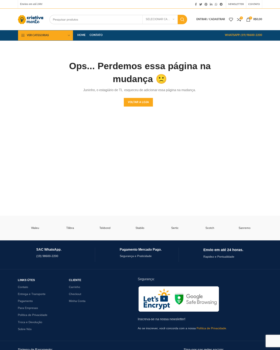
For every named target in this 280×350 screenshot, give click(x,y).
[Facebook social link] (196, 4)
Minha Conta (77, 301)
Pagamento (25, 301)
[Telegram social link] (221, 4)
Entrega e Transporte (32, 294)
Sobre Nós (25, 329)
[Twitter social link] (200, 4)
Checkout (75, 294)
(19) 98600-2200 (47, 256)
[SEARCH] (182, 19)
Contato (23, 287)
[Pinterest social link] (206, 4)
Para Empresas (28, 308)
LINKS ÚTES (26, 280)
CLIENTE (75, 280)
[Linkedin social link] (211, 4)
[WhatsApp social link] (216, 4)
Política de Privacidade (32, 315)
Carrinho (74, 287)
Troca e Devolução (30, 322)
